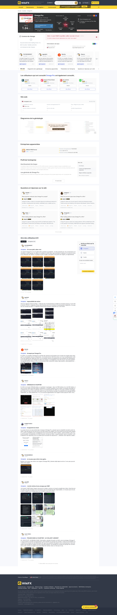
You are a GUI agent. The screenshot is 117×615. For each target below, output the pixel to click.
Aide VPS (41, 588)
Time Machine (49, 30)
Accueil (19, 10)
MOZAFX (39, 612)
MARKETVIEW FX (92, 610)
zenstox (19, 610)
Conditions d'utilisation (49, 586)
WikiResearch (34, 588)
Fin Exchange (57, 610)
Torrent (72, 612)
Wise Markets (52, 612)
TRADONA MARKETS (47, 610)
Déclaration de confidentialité (61, 586)
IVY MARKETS (38, 610)
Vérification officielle (22, 588)
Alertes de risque (39, 586)
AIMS (63, 610)
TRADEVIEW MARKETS (28, 610)
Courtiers (24, 10)
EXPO (29, 588)
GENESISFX (78, 610)
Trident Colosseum (80, 612)
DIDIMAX (84, 610)
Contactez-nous (30, 586)
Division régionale (60, 588)
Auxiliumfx (20, 612)
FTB (87, 612)
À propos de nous (22, 586)
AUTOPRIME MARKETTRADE (63, 612)
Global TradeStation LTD (29, 612)
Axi (66, 610)
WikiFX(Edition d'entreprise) (85, 586)
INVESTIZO (71, 610)
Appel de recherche (73, 586)
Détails (29, 85)
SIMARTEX (44, 612)
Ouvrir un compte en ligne (39, 30)
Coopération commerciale (49, 588)
